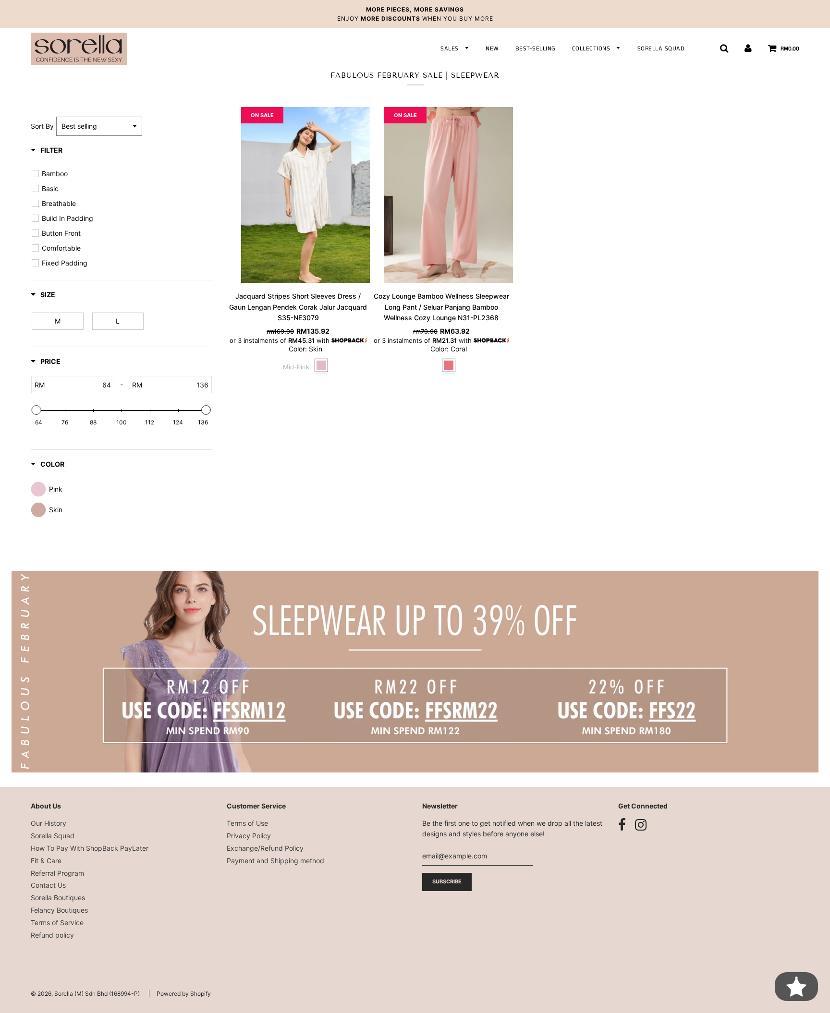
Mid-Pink (296, 366)
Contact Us (48, 885)
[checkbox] (123, 174)
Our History (48, 823)
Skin (321, 365)
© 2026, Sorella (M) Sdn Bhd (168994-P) (85, 993)
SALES (450, 48)
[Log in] (748, 48)
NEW (492, 48)
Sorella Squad (52, 836)
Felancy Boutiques (59, 910)
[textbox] (79, 384)
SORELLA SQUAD (661, 48)
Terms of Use (247, 823)
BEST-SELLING (535, 48)
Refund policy (52, 935)
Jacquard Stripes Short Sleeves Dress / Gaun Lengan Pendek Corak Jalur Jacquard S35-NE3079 (298, 307)
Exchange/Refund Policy (265, 848)
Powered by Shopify (184, 993)
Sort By (42, 126)
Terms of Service (57, 922)
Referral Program (57, 873)
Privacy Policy (249, 836)
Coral (448, 365)
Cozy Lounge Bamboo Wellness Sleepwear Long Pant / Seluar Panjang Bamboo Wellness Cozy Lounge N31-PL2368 (441, 307)
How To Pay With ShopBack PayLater (89, 848)
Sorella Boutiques (58, 897)
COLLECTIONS (592, 48)
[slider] (36, 410)
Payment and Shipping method (275, 860)
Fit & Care (46, 860)
